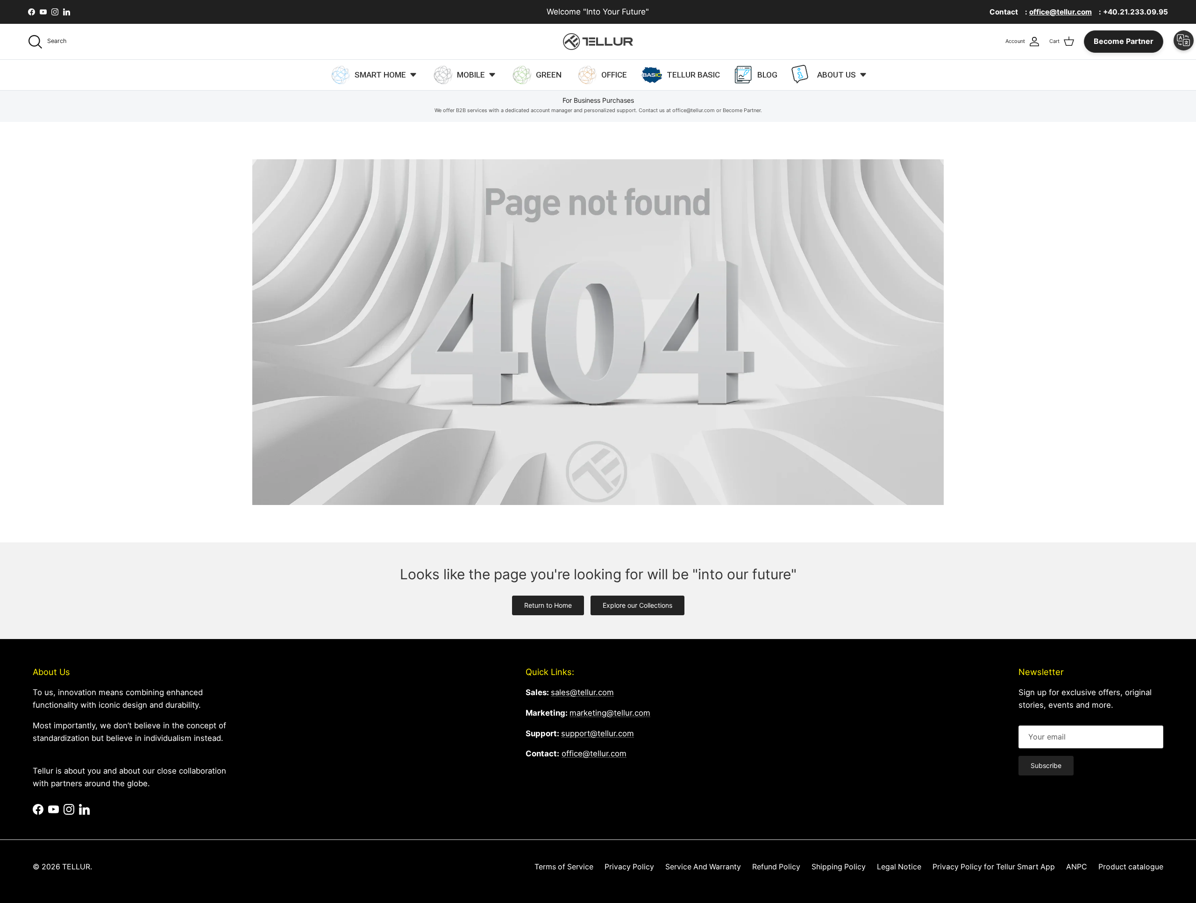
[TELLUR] (598, 41)
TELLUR (76, 866)
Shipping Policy (839, 866)
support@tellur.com (597, 733)
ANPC (1076, 866)
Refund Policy (776, 866)
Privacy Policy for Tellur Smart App (994, 866)
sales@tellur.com (582, 692)
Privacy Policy (629, 866)
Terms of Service (563, 866)
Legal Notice (899, 866)
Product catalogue (1130, 866)
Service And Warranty (703, 866)
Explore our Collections (637, 605)
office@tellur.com (594, 753)
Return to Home (548, 605)
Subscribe (1046, 765)
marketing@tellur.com (610, 713)
